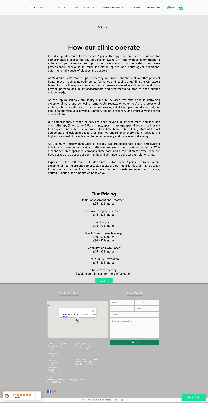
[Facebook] (49, 391)
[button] (90, 8)
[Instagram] (53, 391)
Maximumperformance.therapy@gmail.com (65, 380)
